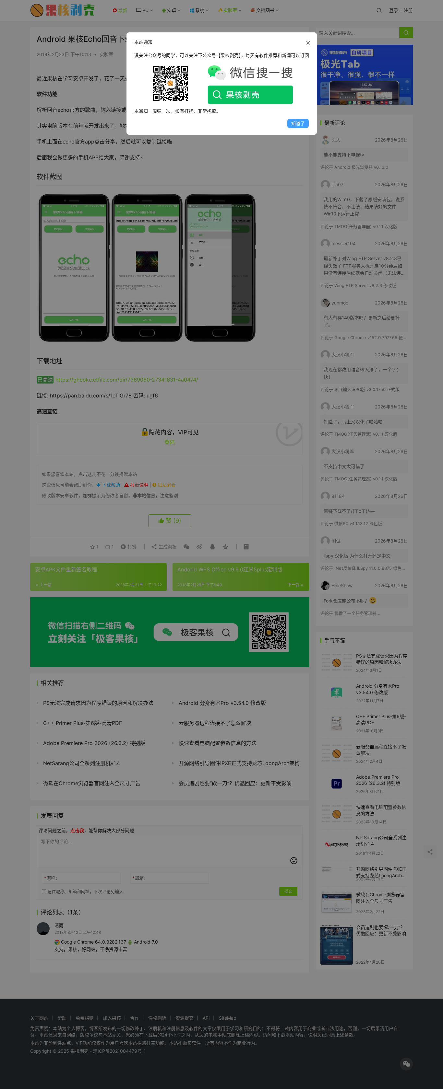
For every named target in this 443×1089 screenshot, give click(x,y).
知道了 (298, 123)
